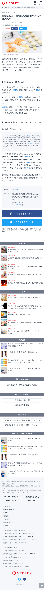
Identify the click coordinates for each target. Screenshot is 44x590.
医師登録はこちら (32, 497)
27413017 (19, 205)
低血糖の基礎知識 (22, 405)
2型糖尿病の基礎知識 (22, 400)
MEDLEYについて (11, 497)
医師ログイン (33, 500)
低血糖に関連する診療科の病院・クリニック (22, 425)
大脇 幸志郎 (15, 189)
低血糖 (37, 90)
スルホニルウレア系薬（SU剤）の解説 (22, 385)
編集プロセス (11, 500)
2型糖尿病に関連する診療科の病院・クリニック (22, 420)
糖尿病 (15, 90)
